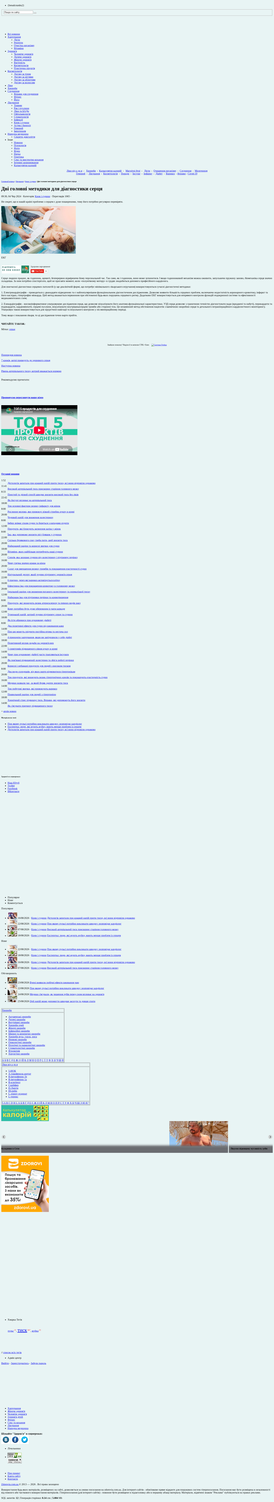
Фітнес (17, 97)
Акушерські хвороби (19, 1016)
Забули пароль (38, 1363)
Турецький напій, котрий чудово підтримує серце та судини (40, 614)
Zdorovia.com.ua (10, 1484)
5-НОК (12, 1071)
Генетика (19, 156)
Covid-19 (192, 173)
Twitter (11, 785)
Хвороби (12, 88)
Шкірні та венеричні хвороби (24, 1033)
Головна (4, 181)
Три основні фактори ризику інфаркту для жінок (34, 506)
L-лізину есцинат (17, 1093)
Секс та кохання (16, 1422)
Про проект (14, 1473)
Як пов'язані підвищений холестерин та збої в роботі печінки (41, 660)
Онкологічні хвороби (19, 1042)
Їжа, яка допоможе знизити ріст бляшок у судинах (35, 534)
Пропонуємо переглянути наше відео (22, 397)
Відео (17, 151)
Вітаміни (19, 48)
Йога (16, 99)
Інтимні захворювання (26, 162)
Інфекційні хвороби (19, 1031)
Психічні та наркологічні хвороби (26, 1045)
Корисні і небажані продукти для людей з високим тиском (39, 666)
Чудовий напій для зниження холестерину (30, 517)
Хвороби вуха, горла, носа (22, 1036)
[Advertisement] (10, 753)
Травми (18, 105)
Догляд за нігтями (23, 77)
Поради (125, 173)
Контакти (13, 1479)
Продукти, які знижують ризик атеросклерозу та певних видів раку (44, 603)
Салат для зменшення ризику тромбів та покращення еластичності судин (47, 568)
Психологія (20, 145)
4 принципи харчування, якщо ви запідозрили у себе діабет (40, 637)
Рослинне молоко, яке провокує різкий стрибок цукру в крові (41, 511)
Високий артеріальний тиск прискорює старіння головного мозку (43, 488)
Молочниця (201, 170)
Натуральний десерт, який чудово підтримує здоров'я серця (40, 574)
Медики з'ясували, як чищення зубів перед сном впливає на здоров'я (67, 994)
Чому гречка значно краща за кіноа (26, 563)
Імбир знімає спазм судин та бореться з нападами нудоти (38, 523)
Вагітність (19, 62)
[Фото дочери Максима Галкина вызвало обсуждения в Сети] (137, 1133)
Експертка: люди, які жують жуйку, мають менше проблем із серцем (44, 726)
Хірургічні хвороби (18, 1053)
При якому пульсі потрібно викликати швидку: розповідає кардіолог (45, 723)
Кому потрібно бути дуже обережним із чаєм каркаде (36, 608)
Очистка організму (24, 45)
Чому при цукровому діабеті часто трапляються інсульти (38, 654)
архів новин (9, 711)
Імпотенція (20, 131)
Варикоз (170, 173)
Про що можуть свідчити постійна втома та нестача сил (38, 631)
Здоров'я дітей (15, 1417)
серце (12, 329)
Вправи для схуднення (26, 94)
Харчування (14, 37)
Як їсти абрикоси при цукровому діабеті (29, 620)
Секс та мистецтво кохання (28, 159)
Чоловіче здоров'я (23, 54)
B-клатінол (14, 1082)
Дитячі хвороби (16, 1019)
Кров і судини (21, 122)
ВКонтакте (13, 791)
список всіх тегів (12, 1352)
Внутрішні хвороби (18, 1022)
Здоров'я (12, 51)
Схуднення (13, 91)
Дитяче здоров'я (22, 57)
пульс (11, 1330)
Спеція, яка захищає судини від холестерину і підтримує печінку (43, 557)
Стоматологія (21, 116)
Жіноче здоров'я (22, 59)
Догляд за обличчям (24, 79)
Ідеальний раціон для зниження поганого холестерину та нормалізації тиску (49, 591)
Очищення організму (164, 170)
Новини (18, 142)
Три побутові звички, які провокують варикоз (32, 688)
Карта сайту (14, 1476)
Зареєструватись (20, 1363)
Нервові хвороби (17, 1039)
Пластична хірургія (24, 68)
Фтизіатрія (14, 1051)
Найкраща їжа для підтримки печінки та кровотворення (38, 597)
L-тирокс (13, 1096)
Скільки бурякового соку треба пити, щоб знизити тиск (38, 540)
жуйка (35, 1330)
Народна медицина (18, 134)
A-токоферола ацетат (19, 1073)
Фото (17, 148)
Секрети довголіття (24, 136)
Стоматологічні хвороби (21, 1048)
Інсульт (136, 173)
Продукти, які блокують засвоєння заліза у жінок (34, 528)
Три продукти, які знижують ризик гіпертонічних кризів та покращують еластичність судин (58, 677)
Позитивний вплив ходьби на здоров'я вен (31, 643)
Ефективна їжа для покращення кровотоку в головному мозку (41, 586)
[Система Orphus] (158, 345)
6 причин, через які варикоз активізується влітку (34, 580)
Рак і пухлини (21, 108)
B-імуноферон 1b (17, 1076)
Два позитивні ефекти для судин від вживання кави (36, 626)
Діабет (159, 173)
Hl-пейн (12, 1091)
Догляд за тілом (22, 74)
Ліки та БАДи (21, 111)
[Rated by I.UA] (15, 1457)
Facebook (12, 788)
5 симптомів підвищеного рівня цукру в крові (32, 648)
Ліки (10, 85)
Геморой (18, 128)
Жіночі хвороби (17, 1028)
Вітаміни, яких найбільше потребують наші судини (35, 551)
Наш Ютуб (13, 782)
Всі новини (14, 34)
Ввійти (5, 1363)
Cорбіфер (13, 1085)
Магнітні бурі (133, 170)
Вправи (181, 173)
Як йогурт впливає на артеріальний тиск (30, 500)
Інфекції (18, 119)
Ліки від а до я (74, 170)
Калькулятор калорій (25, 165)
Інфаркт (148, 173)
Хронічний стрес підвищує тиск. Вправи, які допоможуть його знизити (46, 700)
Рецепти (18, 42)
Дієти (17, 39)
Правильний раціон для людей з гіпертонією (32, 694)
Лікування (13, 102)
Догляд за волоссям (24, 82)
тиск (22, 1330)
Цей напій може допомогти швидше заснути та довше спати (62, 1001)
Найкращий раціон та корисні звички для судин (33, 546)
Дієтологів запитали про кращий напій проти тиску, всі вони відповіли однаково (51, 483)
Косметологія (21, 65)
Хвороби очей (16, 1025)
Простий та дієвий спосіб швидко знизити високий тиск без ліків (43, 494)
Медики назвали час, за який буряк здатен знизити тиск (38, 683)
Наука (17, 154)
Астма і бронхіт (22, 125)
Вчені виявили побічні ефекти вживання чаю (54, 982)
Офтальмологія (22, 114)
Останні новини (10, 474)
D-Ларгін (13, 1088)
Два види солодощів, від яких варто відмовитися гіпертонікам (41, 671)
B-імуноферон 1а (17, 1079)
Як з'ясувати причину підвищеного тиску (30, 706)
